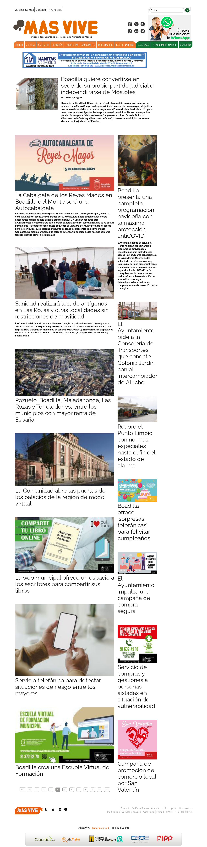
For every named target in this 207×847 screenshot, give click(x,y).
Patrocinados (105, 45)
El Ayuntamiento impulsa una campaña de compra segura (136, 594)
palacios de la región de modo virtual (60, 497)
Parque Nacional (125, 45)
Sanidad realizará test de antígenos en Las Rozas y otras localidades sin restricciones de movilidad (62, 310)
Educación (57, 45)
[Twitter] (136, 25)
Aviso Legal (149, 811)
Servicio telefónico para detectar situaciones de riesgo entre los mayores (58, 687)
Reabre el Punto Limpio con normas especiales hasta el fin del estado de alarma (136, 446)
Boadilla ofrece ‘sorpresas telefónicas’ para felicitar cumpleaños (134, 522)
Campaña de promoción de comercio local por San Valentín (137, 776)
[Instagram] (142, 25)
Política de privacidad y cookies (124, 811)
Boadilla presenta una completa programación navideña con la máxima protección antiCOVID (136, 213)
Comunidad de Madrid (164, 45)
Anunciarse (55, 9)
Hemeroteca (185, 808)
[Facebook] (129, 25)
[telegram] (142, 32)
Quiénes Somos (24, 9)
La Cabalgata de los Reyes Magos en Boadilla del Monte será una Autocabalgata (63, 201)
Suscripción (171, 808)
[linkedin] (136, 32)
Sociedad (30, 45)
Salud (46, 45)
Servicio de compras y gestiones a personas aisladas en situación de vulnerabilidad (136, 686)
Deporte (19, 45)
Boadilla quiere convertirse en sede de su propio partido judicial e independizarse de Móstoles (107, 85)
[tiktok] (129, 32)
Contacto (41, 9)
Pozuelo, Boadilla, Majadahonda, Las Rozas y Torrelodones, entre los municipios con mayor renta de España (63, 410)
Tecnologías (71, 45)
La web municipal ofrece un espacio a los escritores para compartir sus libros (64, 584)
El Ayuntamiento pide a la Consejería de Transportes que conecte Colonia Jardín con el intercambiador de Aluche (137, 353)
